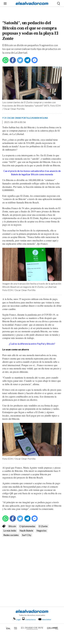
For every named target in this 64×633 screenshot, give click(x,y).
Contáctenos (30, 619)
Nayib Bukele (26, 530)
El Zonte (43, 526)
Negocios (41, 530)
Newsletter (46, 619)
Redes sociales (11, 535)
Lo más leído (9, 530)
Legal (18, 619)
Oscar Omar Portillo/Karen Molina (27, 118)
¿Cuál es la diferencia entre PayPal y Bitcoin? (32, 343)
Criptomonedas (27, 526)
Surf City (26, 535)
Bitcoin (12, 526)
